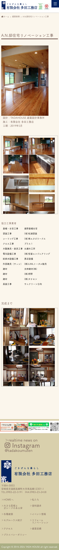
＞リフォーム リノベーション (39, 521)
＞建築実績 (35, 528)
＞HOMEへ (7, 499)
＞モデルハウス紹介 (11, 520)
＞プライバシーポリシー (14, 534)
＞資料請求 (35, 505)
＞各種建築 (7, 514)
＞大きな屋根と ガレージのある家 (11, 506)
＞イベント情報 (38, 514)
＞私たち (34, 499)
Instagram (22, 445)
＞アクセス (7, 528)
